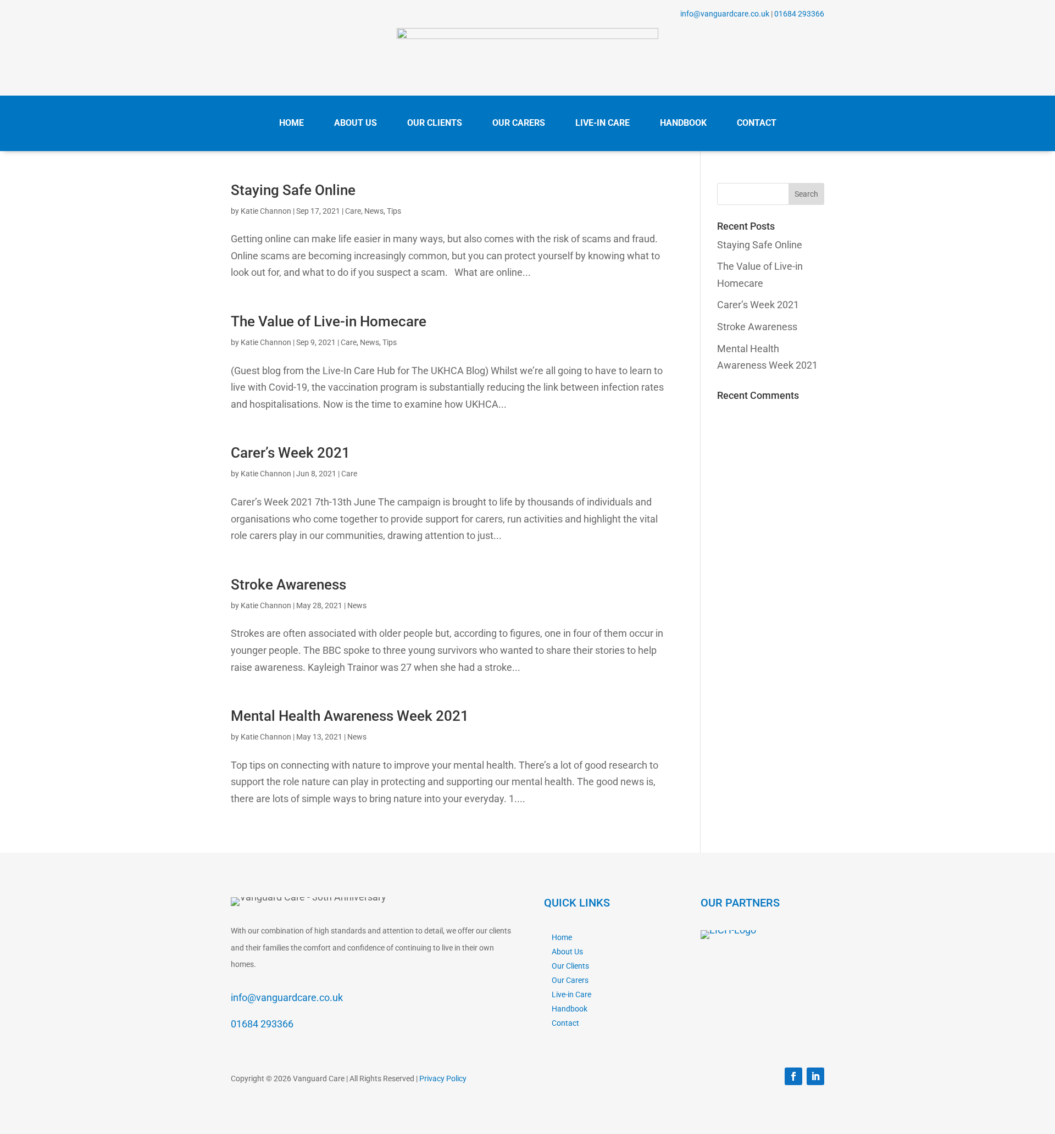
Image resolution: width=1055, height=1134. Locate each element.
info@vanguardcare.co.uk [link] (724, 13)
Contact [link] (565, 1023)
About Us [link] (567, 951)
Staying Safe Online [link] (293, 190)
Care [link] (353, 211)
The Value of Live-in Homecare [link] (328, 321)
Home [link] (562, 937)
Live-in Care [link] (571, 994)
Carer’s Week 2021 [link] (290, 452)
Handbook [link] (569, 1008)
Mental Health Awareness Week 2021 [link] (350, 716)
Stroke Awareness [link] (288, 584)
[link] (527, 35)
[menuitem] (291, 123)
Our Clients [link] (570, 965)
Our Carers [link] (570, 980)
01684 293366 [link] (799, 13)
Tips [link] (394, 211)
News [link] (374, 211)
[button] (806, 194)
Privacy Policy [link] (443, 1078)
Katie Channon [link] (266, 211)
